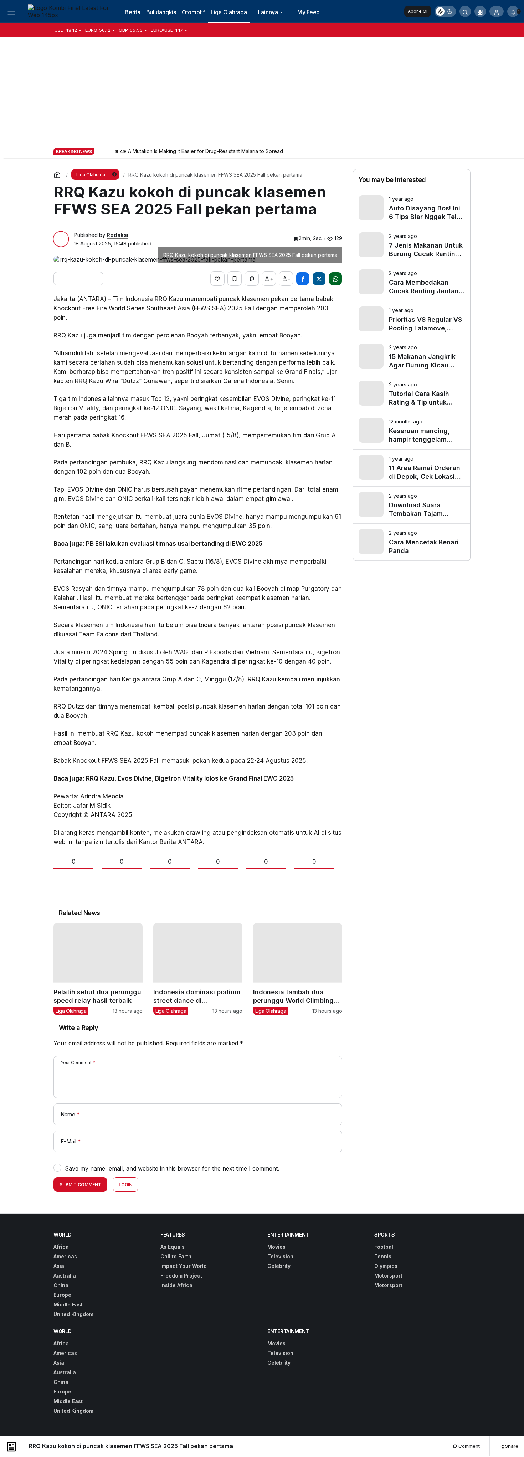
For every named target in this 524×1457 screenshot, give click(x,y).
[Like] (217, 278)
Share (511, 1446)
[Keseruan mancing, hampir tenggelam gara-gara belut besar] (411, 430)
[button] (480, 11)
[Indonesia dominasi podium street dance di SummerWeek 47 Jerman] (197, 969)
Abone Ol (417, 11)
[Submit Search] (465, 11)
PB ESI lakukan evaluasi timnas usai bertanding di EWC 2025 (174, 543)
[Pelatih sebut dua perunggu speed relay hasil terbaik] (98, 969)
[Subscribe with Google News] (78, 278)
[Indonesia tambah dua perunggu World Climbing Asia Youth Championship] (297, 969)
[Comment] (252, 278)
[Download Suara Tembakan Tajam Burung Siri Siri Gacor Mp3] (411, 505)
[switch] (445, 11)
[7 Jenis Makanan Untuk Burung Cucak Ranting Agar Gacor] (411, 245)
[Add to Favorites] (234, 278)
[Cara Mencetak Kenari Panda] (411, 542)
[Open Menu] (11, 11)
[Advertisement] (262, 91)
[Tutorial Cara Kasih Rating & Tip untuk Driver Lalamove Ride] (411, 393)
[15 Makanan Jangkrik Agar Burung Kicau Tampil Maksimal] (411, 356)
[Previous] (100, 151)
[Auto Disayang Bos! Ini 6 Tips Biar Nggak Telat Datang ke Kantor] (411, 208)
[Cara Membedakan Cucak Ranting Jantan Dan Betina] (411, 282)
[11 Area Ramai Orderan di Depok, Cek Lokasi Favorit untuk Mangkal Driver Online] (411, 468)
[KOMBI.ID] (69, 10)
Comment (468, 1446)
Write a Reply (78, 1027)
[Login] (496, 11)
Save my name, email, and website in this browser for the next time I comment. (172, 1168)
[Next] (109, 151)
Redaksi (117, 235)
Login (125, 1184)
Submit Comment (80, 1184)
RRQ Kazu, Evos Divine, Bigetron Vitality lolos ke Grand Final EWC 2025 (190, 778)
